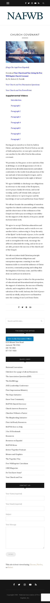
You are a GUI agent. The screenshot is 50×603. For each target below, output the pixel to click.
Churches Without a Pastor (16, 413)
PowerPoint (19, 90)
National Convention (14, 367)
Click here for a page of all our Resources (22, 372)
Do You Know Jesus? (14, 473)
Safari (10, 567)
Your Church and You (14, 477)
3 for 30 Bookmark (13, 431)
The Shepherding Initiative (16, 418)
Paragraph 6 (16, 134)
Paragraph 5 (16, 128)
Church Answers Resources (16, 408)
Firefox (39, 565)
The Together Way (13, 459)
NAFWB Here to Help (14, 427)
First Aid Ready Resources (16, 422)
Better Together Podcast (16, 450)
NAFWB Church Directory (16, 404)
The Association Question (16, 376)
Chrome (33, 565)
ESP (29, 376)
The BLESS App (12, 381)
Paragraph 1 (15, 106)
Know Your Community (15, 399)
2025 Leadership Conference (17, 386)
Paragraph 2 (16, 111)
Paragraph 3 (16, 117)
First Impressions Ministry (17, 390)
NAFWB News (11, 445)
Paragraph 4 (16, 122)
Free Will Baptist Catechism (17, 463)
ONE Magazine (12, 468)
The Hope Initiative (13, 395)
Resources (10, 436)
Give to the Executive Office (20, 339)
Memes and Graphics (14, 454)
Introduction (16, 100)
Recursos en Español (14, 441)
